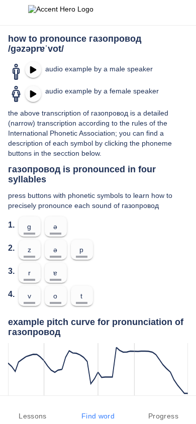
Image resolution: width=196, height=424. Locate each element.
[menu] (14, 13)
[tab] (32, 410)
